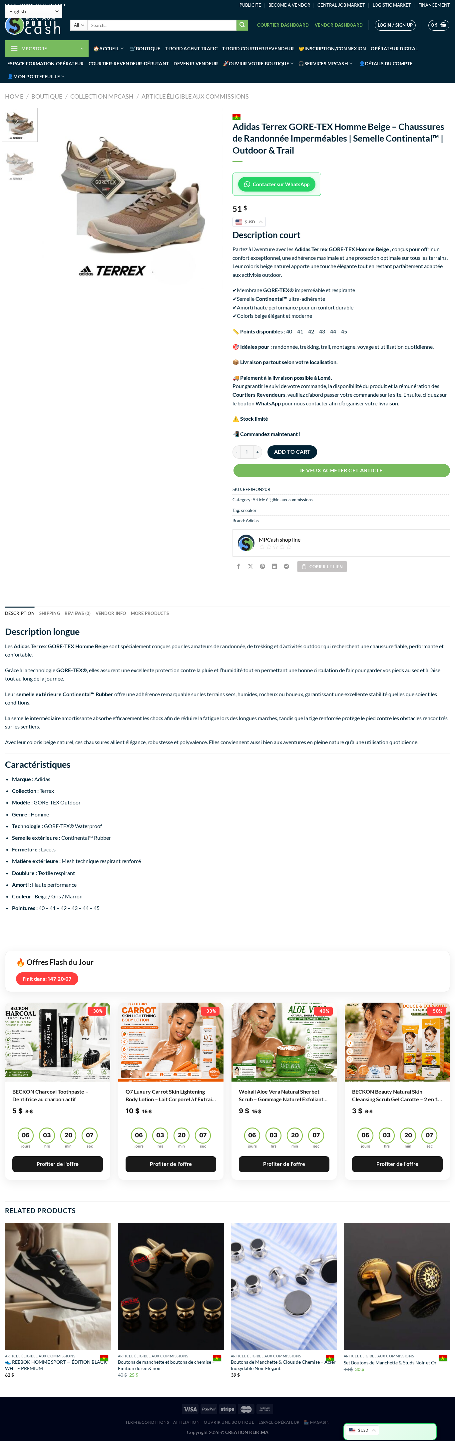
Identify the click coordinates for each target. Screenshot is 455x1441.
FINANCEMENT (434, 5)
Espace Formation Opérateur (45, 63)
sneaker (248, 510)
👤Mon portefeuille (33, 76)
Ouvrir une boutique (229, 1422)
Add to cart (292, 452)
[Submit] (242, 25)
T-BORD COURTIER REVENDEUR (258, 48)
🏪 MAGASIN (317, 1422)
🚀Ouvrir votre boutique (256, 63)
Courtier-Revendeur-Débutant (129, 63)
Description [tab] (20, 613)
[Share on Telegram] (286, 566)
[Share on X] (250, 566)
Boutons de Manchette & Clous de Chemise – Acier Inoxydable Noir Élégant (283, 1365)
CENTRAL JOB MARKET (341, 5)
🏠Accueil (106, 48)
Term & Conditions (147, 1422)
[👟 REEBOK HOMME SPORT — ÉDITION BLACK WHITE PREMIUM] (58, 1286)
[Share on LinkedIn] (274, 566)
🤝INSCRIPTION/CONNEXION (332, 48)
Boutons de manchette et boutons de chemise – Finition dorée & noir (166, 1365)
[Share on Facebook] (238, 566)
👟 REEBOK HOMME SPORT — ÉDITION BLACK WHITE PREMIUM (56, 1365)
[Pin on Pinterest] (262, 566)
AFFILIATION (186, 1422)
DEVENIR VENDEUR (196, 63)
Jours (25, 1146)
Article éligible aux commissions (195, 96)
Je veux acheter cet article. (341, 470)
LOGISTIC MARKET (392, 5)
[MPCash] (32, 25)
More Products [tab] (150, 613)
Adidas (252, 520)
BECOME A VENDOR (289, 5)
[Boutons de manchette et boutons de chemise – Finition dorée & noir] (171, 1286)
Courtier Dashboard (283, 25)
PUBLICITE (250, 5)
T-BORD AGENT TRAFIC (191, 48)
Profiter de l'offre (58, 1164)
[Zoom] (51, 280)
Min (68, 1146)
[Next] (211, 198)
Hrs (47, 1146)
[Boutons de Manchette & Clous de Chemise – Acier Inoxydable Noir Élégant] (284, 1286)
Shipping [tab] (49, 613)
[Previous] (54, 198)
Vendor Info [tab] (111, 613)
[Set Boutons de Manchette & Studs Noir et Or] (397, 1286)
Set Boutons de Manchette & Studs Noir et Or (390, 1362)
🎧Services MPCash (323, 63)
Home (14, 96)
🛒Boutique (145, 48)
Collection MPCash (102, 96)
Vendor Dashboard (339, 25)
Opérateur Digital (394, 48)
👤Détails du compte (386, 63)
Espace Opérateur (279, 1422)
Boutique (46, 96)
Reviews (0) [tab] (78, 613)
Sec (90, 1146)
